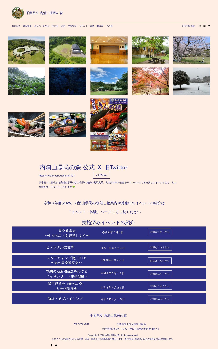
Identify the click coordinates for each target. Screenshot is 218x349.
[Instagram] (204, 25)
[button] (41, 26)
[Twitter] (56, 345)
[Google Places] (209, 25)
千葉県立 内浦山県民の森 (44, 13)
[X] (200, 25)
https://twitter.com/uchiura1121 (57, 175)
